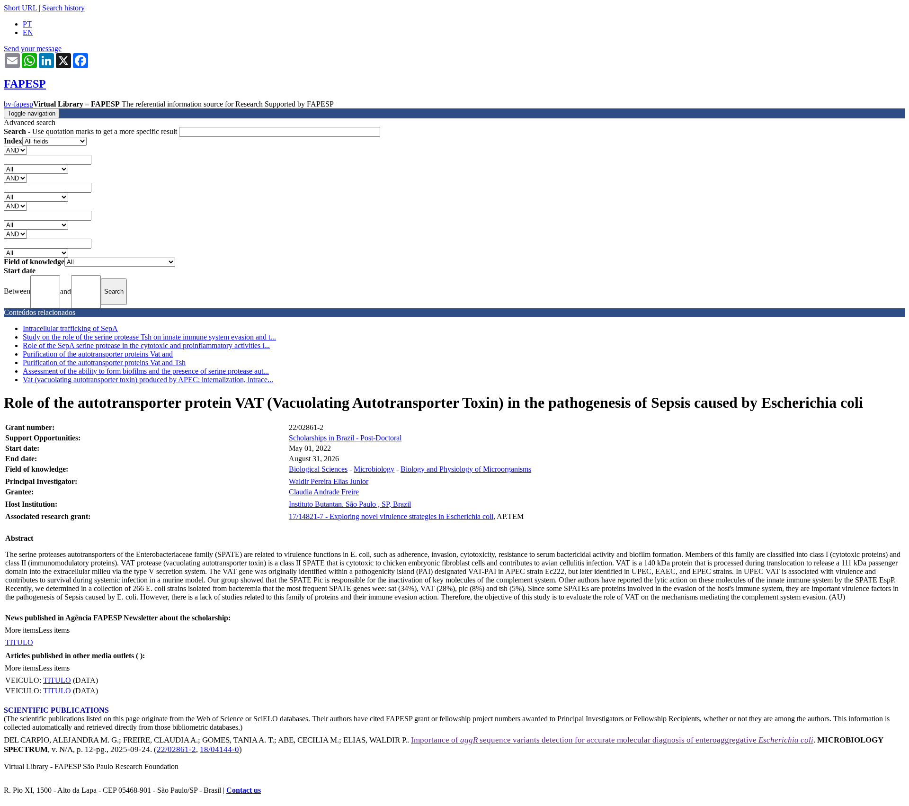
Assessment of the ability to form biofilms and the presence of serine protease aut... (146, 371)
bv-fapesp (18, 104)
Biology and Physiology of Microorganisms (466, 469)
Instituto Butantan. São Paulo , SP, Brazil (350, 504)
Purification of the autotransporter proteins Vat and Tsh (104, 362)
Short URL (20, 8)
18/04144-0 (219, 749)
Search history (63, 8)
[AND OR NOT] (15, 150)
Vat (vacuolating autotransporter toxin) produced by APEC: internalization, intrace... (148, 380)
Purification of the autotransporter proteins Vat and (98, 354)
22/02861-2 (176, 749)
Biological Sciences (318, 469)
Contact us (243, 790)
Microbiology (374, 469)
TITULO (19, 642)
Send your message (33, 49)
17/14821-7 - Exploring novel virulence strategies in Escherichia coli (391, 516)
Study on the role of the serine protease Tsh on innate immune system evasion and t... (149, 337)
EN (28, 32)
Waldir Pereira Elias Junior (328, 481)
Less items (54, 630)
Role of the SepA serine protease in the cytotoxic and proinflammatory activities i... (146, 345)
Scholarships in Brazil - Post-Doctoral (345, 438)
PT (27, 24)
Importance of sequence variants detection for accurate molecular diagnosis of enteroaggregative (612, 739)
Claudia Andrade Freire (324, 492)
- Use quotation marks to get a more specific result (91, 131)
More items (21, 630)
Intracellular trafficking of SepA (70, 328)
